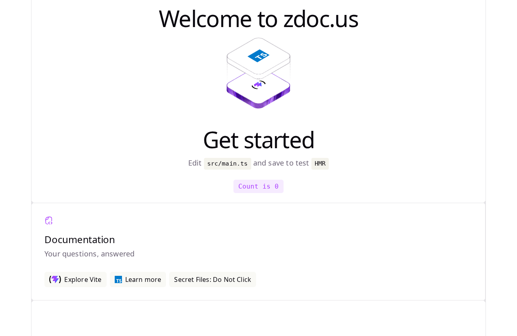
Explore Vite (82, 279)
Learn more (143, 279)
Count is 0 (258, 186)
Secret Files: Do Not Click (212, 279)
